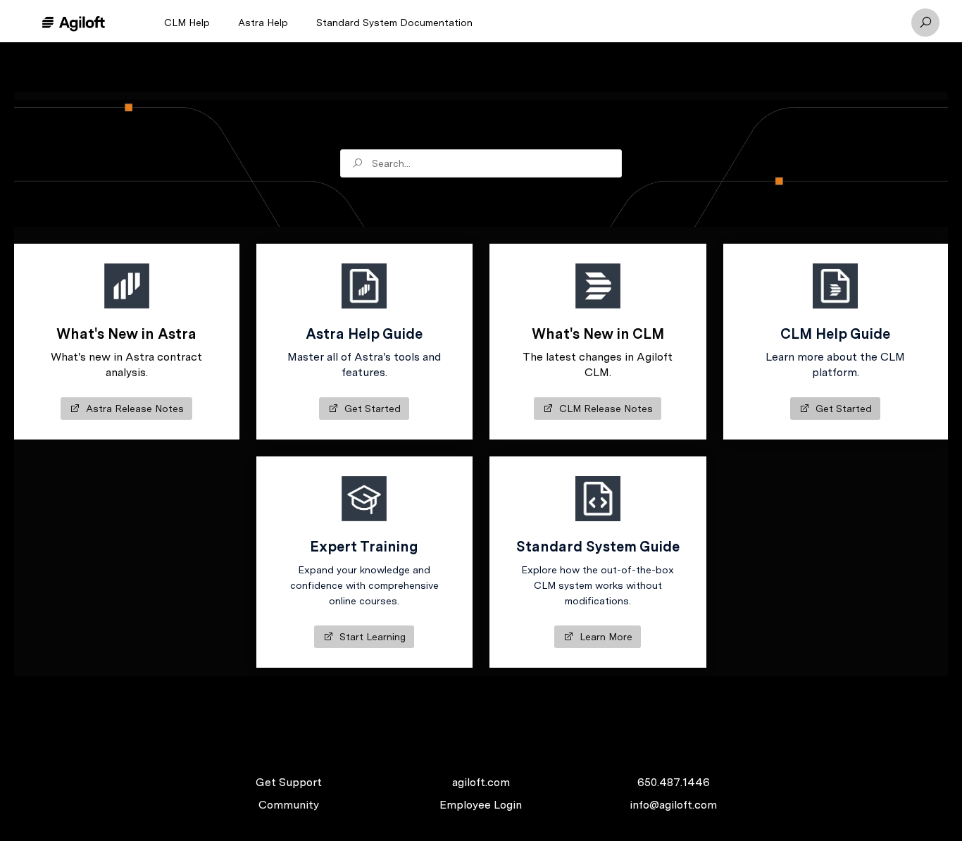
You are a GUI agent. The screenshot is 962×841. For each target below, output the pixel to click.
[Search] (925, 22)
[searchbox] (481, 163)
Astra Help (263, 22)
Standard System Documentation (394, 22)
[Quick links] (73, 22)
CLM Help (187, 22)
